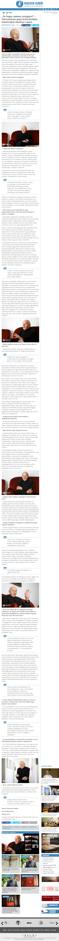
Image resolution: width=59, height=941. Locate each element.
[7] (20, 52)
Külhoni (23, 930)
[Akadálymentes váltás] (39, 9)
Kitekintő (29, 930)
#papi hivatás (32, 827)
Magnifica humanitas (48, 871)
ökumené (50, 873)
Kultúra (6, 857)
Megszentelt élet (8, 25)
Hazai (9, 930)
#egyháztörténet (7, 827)
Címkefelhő (46, 855)
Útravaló (45, 861)
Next (57, 923)
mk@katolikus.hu (41, 938)
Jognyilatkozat (30, 939)
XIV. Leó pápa (50, 866)
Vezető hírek (46, 766)
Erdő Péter (45, 858)
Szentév (45, 873)
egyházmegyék (48, 865)
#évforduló (17, 827)
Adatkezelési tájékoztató (39, 939)
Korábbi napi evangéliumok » (51, 851)
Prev (2, 923)
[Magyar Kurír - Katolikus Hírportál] (29, 7)
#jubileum (24, 827)
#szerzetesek (6, 828)
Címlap (5, 930)
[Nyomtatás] (32, 823)
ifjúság (50, 869)
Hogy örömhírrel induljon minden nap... (50, 838)
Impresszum (17, 939)
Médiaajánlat (23, 939)
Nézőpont (25, 857)
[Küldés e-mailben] (24, 823)
